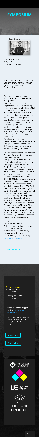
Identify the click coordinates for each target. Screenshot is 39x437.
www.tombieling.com (13, 238)
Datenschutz (13, 343)
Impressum (13, 335)
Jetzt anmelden (13, 249)
